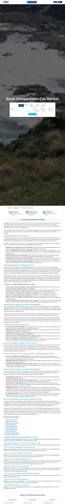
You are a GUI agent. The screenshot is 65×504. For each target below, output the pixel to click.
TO (23, 108)
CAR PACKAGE (43, 105)
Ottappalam (16, 208)
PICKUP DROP (37, 105)
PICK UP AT (50, 108)
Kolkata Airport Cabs (48, 502)
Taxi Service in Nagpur (8, 502)
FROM (12, 108)
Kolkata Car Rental (28, 502)
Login (60, 2)
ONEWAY (25, 104)
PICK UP (34, 108)
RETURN (42, 108)
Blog (55, 2)
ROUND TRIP (21, 105)
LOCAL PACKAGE (31, 105)
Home (9, 208)
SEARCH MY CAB (32, 114)
